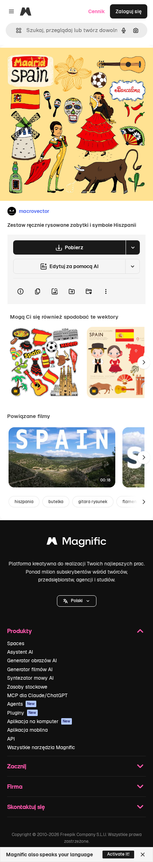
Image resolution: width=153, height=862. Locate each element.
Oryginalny (49, 61)
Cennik (96, 11)
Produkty (19, 630)
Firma (14, 786)
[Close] (142, 854)
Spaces (15, 643)
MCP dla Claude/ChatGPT (37, 695)
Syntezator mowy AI (30, 678)
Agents (21, 704)
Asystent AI (20, 652)
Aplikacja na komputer (38, 721)
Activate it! (118, 854)
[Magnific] (76, 542)
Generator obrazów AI (32, 660)
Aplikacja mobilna (27, 730)
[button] (76, 601)
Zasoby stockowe (27, 687)
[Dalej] (143, 362)
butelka (55, 502)
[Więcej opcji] (106, 291)
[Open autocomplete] (16, 30)
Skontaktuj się (26, 806)
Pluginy (21, 713)
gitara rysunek (92, 502)
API (11, 739)
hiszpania (24, 502)
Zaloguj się (129, 11)
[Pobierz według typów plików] (133, 247)
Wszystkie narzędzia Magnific (41, 747)
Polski (77, 601)
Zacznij (16, 766)
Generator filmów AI (30, 669)
